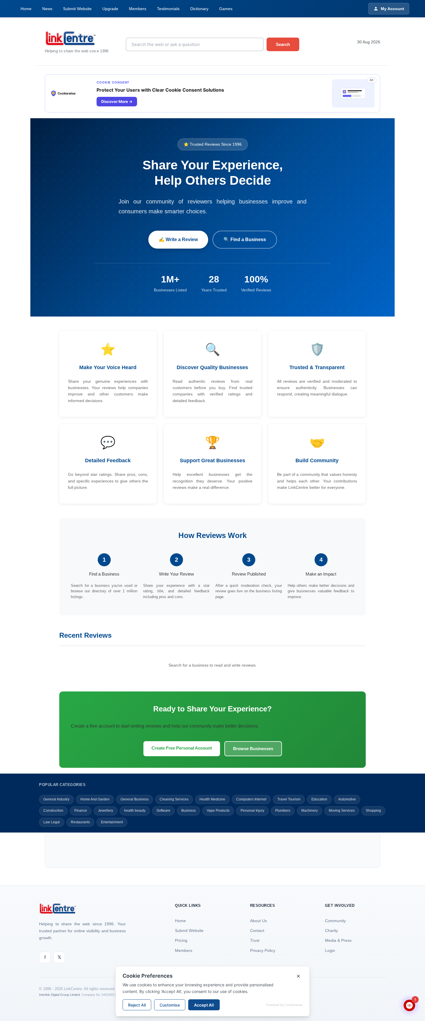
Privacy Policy (262, 950)
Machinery (309, 811)
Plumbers (282, 811)
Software (163, 811)
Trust (254, 940)
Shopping (373, 811)
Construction (53, 811)
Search (283, 44)
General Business (135, 799)
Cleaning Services (174, 799)
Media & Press (338, 940)
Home (26, 8)
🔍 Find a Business (244, 239)
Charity (331, 930)
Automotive (347, 799)
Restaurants (80, 822)
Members (137, 8)
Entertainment (112, 822)
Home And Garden (95, 799)
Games (225, 8)
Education (319, 799)
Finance (80, 811)
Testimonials (168, 8)
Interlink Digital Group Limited (59, 994)
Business (188, 811)
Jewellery (105, 811)
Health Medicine (212, 799)
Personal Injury (252, 811)
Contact (257, 930)
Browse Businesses (253, 748)
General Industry (56, 799)
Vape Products (218, 811)
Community (335, 920)
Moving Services (342, 811)
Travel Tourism (288, 799)
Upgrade (110, 8)
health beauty (134, 811)
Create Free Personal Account (181, 748)
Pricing (181, 940)
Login (330, 950)
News (47, 8)
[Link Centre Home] (81, 38)
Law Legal (51, 822)
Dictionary (199, 8)
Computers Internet (251, 799)
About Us (258, 920)
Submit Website (77, 8)
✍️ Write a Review (178, 239)
